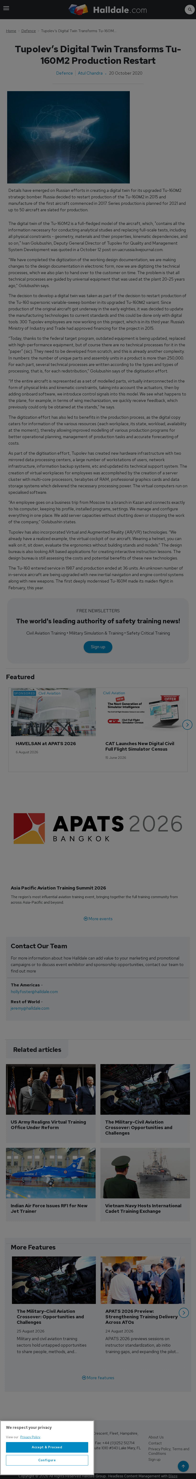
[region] (47, 1447)
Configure (47, 1460)
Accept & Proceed (47, 1447)
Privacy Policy (30, 1437)
